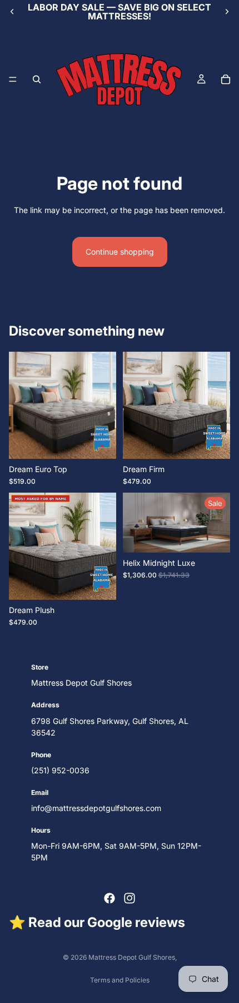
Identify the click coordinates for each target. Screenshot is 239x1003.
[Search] (36, 79)
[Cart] (225, 79)
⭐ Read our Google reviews (97, 922)
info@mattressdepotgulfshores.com (96, 808)
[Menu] (13, 79)
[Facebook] (109, 898)
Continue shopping (120, 251)
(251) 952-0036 (60, 770)
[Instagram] (129, 898)
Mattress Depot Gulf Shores (131, 957)
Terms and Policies (120, 980)
